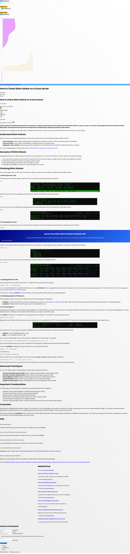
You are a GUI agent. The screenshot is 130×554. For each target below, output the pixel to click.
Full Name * (16, 530)
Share (1, 96)
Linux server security (70, 462)
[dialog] (65, 103)
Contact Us (6, 547)
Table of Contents (4, 110)
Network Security (15, 84)
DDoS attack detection (9, 462)
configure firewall (16, 293)
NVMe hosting (26, 413)
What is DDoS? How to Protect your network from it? (42, 148)
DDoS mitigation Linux (27, 462)
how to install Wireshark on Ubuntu (10, 290)
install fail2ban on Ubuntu (52, 302)
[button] (65, 240)
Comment (15, 540)
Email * (14, 532)
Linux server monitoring (59, 462)
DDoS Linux (19, 462)
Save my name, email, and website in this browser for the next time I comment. (23, 536)
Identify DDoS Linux (48, 462)
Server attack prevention (83, 462)
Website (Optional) (18, 533)
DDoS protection (37, 462)
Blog (4, 549)
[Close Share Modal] (1, 116)
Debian (45, 506)
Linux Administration (5, 84)
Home (4, 546)
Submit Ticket (3, 6)
